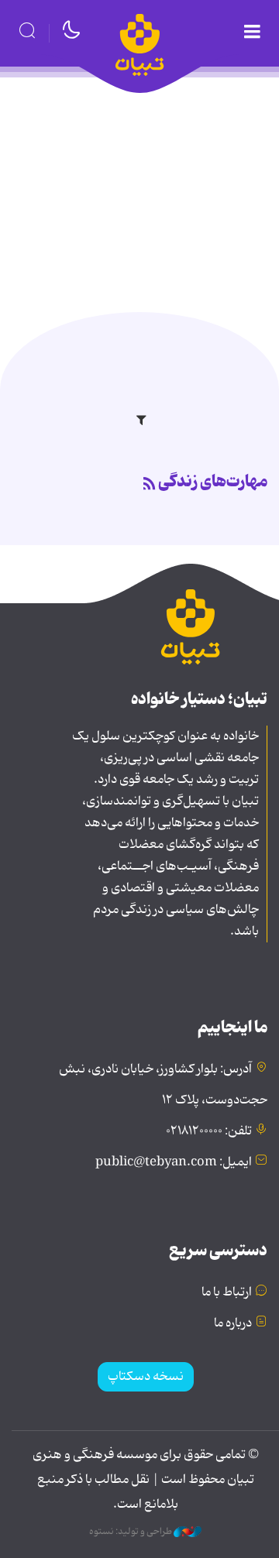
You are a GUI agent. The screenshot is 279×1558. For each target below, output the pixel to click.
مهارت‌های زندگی (212, 481)
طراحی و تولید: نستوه (131, 1532)
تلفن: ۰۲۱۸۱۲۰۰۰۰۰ (209, 1131)
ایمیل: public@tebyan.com (173, 1162)
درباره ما (233, 1323)
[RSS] (149, 485)
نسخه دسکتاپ (146, 1377)
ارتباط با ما (227, 1292)
